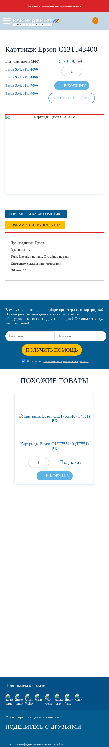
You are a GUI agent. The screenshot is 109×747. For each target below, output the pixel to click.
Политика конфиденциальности (26, 744)
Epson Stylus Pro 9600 (21, 93)
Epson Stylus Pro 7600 (21, 85)
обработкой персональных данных (66, 361)
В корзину (75, 86)
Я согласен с (58, 361)
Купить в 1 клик (71, 98)
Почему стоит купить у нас (35, 225)
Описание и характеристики (36, 214)
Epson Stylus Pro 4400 (21, 77)
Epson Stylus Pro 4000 (21, 69)
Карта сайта (55, 744)
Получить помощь (52, 350)
